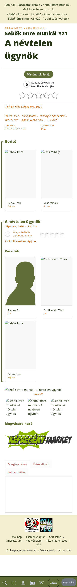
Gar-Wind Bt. (13, 28)
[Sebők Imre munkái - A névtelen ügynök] (38, 389)
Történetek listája (38, 74)
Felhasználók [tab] (16, 472)
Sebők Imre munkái (56, 5)
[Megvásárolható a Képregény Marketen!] (38, 439)
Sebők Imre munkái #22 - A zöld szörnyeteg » (38, 19)
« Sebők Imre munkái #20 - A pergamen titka (37, 14)
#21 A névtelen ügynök (38, 9)
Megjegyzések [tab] (17, 464)
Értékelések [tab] (41, 464)
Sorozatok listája (29, 5)
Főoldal (10, 5)
